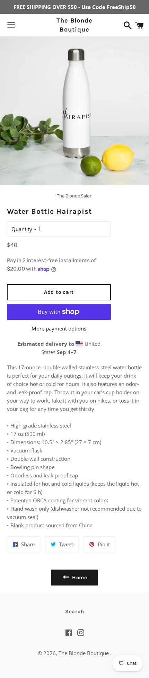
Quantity (21, 229)
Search (74, 611)
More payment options (59, 328)
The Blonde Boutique (74, 25)
